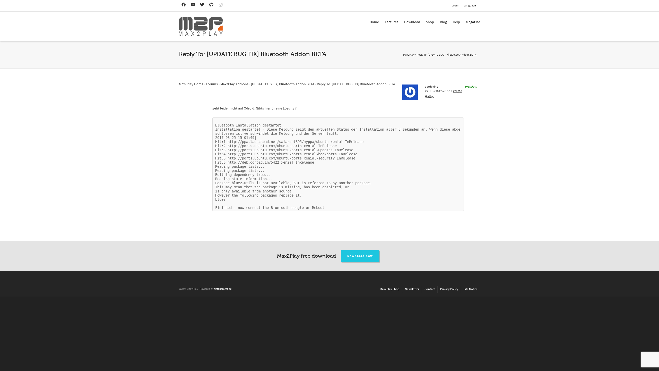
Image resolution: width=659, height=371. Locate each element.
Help (456, 22)
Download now (360, 256)
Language (470, 5)
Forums (212, 84)
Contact (429, 289)
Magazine (473, 22)
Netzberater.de (222, 289)
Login (455, 5)
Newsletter (412, 289)
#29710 (457, 91)
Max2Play (408, 55)
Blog (443, 22)
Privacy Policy (449, 289)
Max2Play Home (191, 84)
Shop (430, 22)
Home (374, 22)
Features (391, 22)
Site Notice (471, 289)
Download (412, 22)
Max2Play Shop (390, 289)
